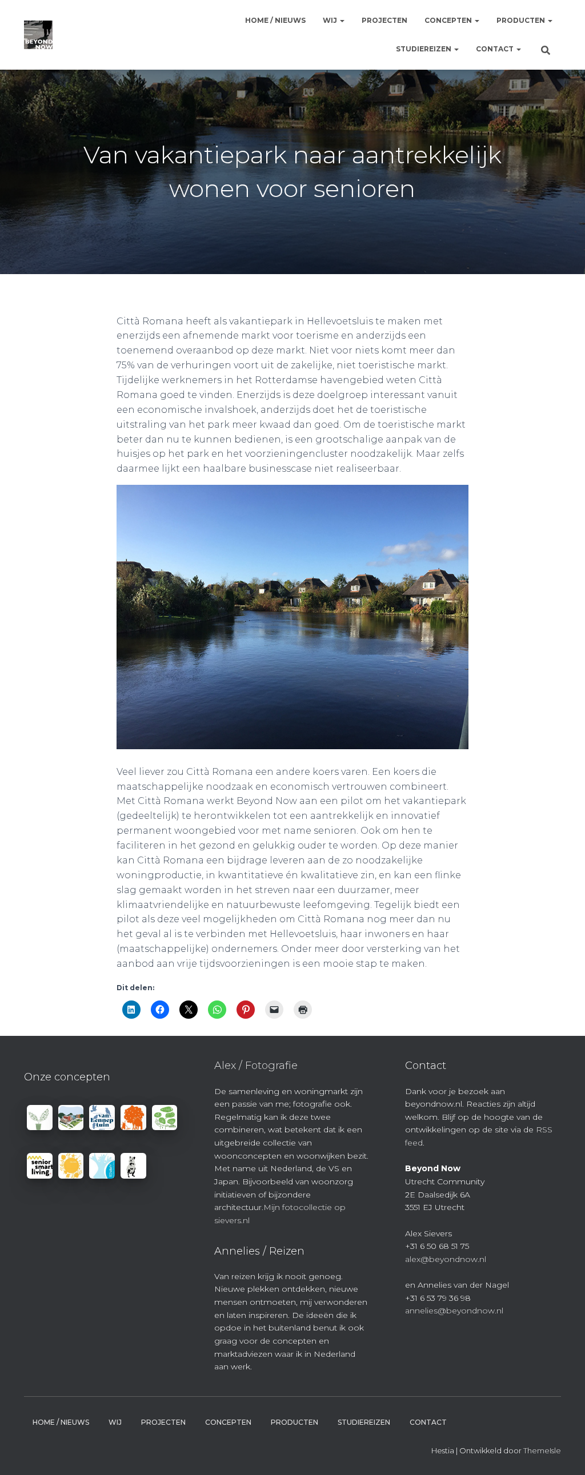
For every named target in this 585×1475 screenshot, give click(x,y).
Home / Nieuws (275, 20)
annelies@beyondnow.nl (454, 1310)
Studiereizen (424, 49)
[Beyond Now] (38, 35)
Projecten (384, 20)
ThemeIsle (542, 1450)
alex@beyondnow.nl (445, 1259)
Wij (331, 20)
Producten (521, 20)
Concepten (449, 20)
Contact (495, 49)
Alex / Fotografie (256, 1065)
